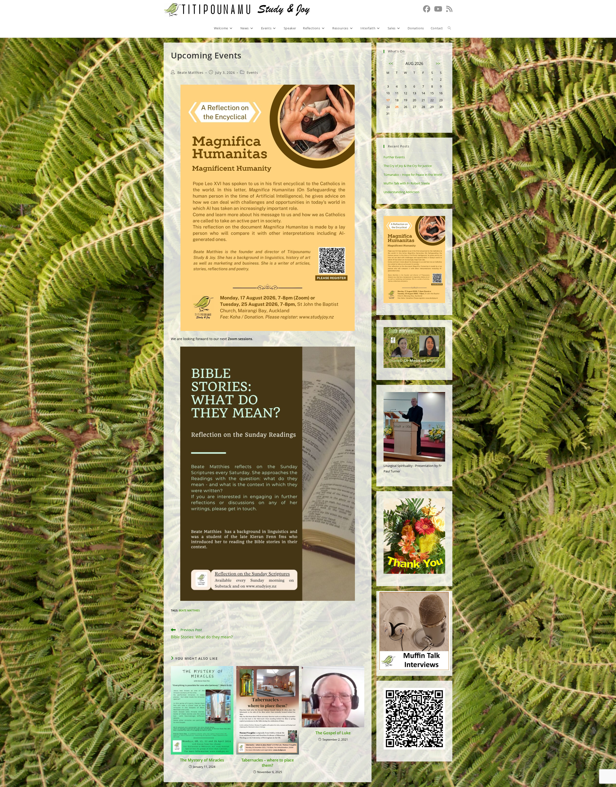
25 (396, 107)
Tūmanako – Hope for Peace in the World (413, 174)
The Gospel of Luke (333, 733)
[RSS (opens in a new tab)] (449, 9)
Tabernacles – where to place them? (267, 762)
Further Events (394, 157)
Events (252, 72)
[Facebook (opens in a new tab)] (426, 9)
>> (438, 63)
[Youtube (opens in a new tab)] (438, 9)
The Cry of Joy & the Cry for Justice (408, 166)
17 (388, 100)
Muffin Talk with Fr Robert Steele (407, 183)
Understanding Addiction (401, 192)
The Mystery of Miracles (202, 760)
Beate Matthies (190, 72)
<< (391, 63)
